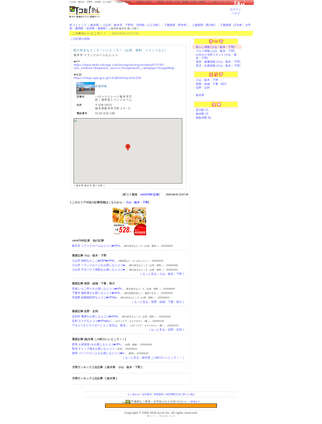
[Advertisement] (217, 182)
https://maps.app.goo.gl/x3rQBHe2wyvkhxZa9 (107, 77)
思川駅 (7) (202, 110)
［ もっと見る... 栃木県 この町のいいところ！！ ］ (153, 357)
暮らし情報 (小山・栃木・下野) (215, 46)
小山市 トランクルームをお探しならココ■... (99, 265)
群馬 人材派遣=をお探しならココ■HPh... (97, 344)
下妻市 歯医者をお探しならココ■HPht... (97, 292)
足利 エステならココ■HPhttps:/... (92, 320)
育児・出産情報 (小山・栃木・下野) (218, 65)
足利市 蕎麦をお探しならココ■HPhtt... (96, 316)
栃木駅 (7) (202, 113)
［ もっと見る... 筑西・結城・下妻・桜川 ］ (158, 301)
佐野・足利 (203, 87)
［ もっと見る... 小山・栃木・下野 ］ (162, 273)
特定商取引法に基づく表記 (180, 394)
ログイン (235, 9)
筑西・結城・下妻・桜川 (211, 83)
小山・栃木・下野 (137, 202)
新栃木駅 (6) (203, 117)
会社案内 (146, 394)
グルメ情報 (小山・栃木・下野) (215, 50)
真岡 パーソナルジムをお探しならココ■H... (99, 353)
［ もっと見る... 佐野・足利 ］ (166, 329)
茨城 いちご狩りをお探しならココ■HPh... (98, 288)
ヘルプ (235, 13)
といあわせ (133, 394)
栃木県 (94, 24)
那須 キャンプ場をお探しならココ (93, 348)
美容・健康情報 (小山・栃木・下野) (218, 61)
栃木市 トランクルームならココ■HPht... (97, 245)
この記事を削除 (80, 38)
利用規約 (158, 394)
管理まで (195, 401)
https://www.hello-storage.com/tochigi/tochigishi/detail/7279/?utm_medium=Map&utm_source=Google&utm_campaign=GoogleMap (124, 66)
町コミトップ (78, 24)
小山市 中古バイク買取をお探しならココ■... (99, 269)
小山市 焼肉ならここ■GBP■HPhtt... (94, 260)
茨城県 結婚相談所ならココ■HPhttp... (95, 297)
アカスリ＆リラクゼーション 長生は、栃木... (100, 325)
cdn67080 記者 (149, 194)
